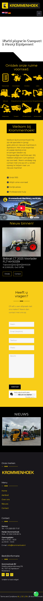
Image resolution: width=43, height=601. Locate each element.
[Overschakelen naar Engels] (6, 12)
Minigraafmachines (38, 101)
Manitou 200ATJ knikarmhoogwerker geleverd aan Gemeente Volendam (21, 431)
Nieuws (5, 504)
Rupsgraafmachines (27, 101)
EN (26, 597)
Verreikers (26, 85)
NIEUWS (21, 414)
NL (19, 597)
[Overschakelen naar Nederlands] (3, 12)
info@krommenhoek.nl (16, 545)
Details (8, 274)
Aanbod (5, 495)
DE (22, 597)
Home (4, 491)
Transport (16, 116)
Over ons (6, 499)
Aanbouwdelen (37, 116)
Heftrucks (5, 101)
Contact (19, 274)
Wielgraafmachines (16, 101)
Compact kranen (27, 116)
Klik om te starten (25, 395)
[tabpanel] (22, 252)
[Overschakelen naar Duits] (9, 12)
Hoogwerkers (5, 116)
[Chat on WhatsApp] (36, 594)
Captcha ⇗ (30, 397)
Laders (37, 85)
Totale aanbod (5, 85)
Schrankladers (16, 85)
